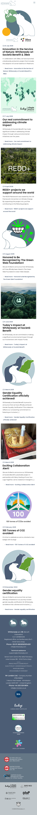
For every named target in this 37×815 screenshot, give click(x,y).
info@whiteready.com (18, 647)
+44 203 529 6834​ (21, 685)
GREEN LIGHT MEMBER (18, 748)
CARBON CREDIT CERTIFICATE (18, 709)
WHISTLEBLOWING (18, 668)
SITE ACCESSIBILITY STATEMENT (18, 671)
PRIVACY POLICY (13, 663)
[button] (34, 2)
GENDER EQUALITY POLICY (23, 666)
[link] (10, 786)
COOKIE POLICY (23, 663)
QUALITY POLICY (10, 666)
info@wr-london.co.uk (18, 688)
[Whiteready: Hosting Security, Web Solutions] (8, 3)
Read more (18, 71)
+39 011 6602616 (18, 644)
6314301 (28, 644)
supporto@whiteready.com (18, 653)
